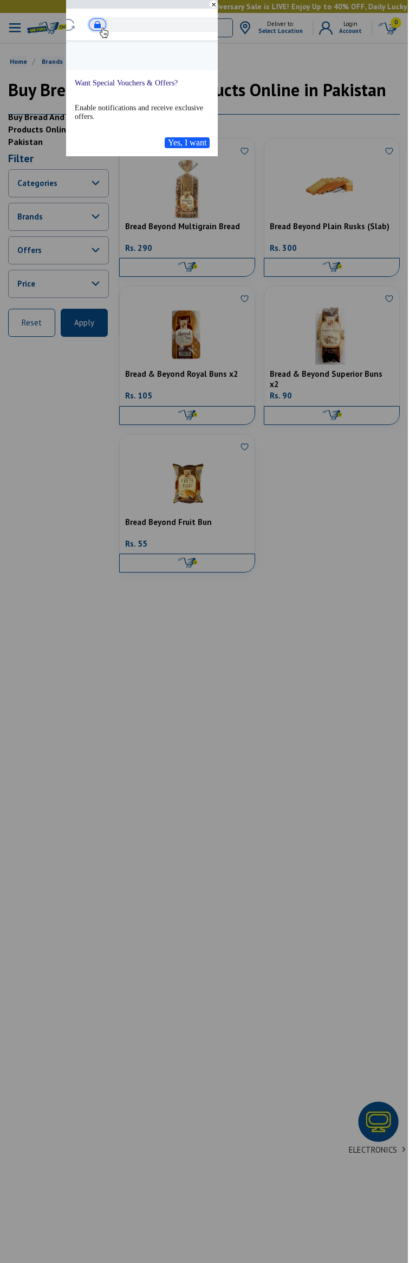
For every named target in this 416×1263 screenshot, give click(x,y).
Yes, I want (187, 142)
